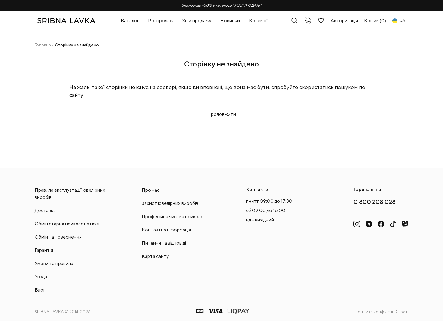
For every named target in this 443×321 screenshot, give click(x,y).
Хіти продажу (196, 20)
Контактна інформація (166, 230)
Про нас (150, 190)
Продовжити (221, 114)
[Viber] (405, 224)
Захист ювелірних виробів (170, 203)
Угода (41, 276)
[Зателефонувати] (307, 20)
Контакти (257, 189)
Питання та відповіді (164, 243)
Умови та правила (54, 263)
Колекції (258, 20)
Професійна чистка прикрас (172, 216)
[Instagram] (356, 224)
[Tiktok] (393, 224)
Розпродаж (160, 20)
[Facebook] (381, 224)
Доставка (45, 210)
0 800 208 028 (374, 201)
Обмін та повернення (58, 237)
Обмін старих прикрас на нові (67, 224)
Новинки (230, 20)
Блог (40, 290)
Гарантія (44, 250)
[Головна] (66, 20)
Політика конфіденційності (381, 311)
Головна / (44, 44)
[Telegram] (369, 224)
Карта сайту (155, 256)
